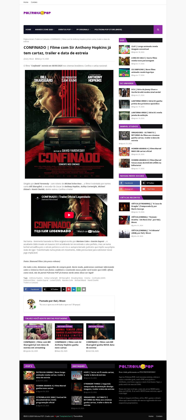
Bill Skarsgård (64, 278)
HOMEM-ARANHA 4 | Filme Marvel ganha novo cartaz (51, 387)
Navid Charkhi (93, 280)
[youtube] (151, 189)
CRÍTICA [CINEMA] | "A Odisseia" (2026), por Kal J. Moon (145, 231)
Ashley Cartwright (51, 278)
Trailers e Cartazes (42, 39)
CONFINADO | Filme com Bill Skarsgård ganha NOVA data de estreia (100, 345)
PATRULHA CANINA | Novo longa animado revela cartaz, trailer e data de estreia (50, 375)
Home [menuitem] (28, 29)
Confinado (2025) (98, 278)
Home (26, 2)
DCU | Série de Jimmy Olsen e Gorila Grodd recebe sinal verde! (146, 90)
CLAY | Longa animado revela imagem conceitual (144, 47)
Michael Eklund (80, 280)
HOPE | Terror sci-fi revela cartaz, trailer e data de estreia (99, 373)
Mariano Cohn (67, 280)
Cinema (87, 278)
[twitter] (151, 183)
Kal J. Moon (29, 59)
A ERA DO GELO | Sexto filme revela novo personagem (144, 59)
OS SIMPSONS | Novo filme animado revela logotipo (143, 70)
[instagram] (129, 189)
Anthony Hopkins (35, 278)
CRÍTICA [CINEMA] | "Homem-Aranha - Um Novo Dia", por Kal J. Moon (146, 219)
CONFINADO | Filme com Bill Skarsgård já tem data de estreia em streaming (37, 345)
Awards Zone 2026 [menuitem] (44, 29)
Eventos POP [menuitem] (64, 29)
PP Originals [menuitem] (83, 29)
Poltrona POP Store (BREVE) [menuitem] (108, 29)
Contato (34, 2)
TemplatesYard (66, 416)
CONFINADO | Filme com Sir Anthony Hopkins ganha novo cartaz (68, 345)
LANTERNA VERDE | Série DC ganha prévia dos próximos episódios (146, 102)
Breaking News (77, 278)
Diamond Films (29, 280)
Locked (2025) (55, 280)
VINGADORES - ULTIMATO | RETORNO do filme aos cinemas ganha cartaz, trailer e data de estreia (145, 136)
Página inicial (28, 39)
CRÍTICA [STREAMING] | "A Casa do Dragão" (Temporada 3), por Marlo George (146, 206)
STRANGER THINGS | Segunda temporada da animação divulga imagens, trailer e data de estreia (99, 386)
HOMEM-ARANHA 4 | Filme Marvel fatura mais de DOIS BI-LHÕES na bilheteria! (146, 163)
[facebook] (129, 183)
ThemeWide (78, 416)
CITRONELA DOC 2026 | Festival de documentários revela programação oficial (51, 400)
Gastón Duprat (42, 280)
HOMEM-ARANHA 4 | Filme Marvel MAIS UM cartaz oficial (146, 149)
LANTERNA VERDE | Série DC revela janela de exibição (146, 113)
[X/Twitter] (51, 289)
